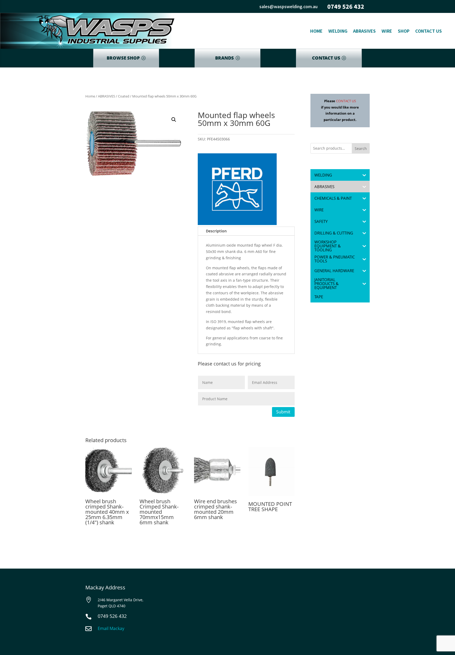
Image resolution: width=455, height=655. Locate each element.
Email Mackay (111, 628)
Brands (224, 58)
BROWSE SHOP (123, 58)
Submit (283, 412)
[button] (174, 119)
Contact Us (428, 31)
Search (361, 148)
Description (216, 230)
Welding (337, 31)
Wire (387, 31)
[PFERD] (237, 190)
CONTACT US (326, 58)
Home (316, 31)
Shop (403, 31)
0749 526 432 (345, 6)
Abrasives (364, 31)
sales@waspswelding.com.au (288, 6)
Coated (123, 96)
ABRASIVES (106, 96)
